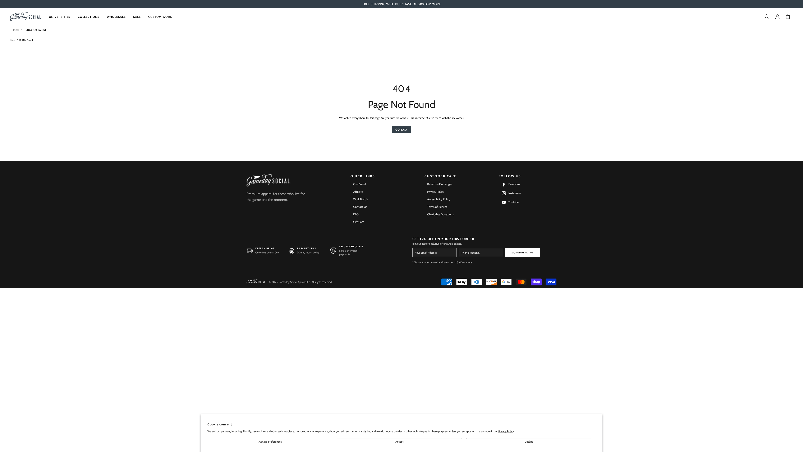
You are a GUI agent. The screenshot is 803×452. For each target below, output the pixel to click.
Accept (399, 441)
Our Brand (359, 184)
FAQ (356, 214)
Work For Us (360, 199)
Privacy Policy (506, 431)
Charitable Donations (440, 214)
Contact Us (360, 207)
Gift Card (358, 222)
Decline (528, 441)
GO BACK (401, 129)
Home (15, 30)
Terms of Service (437, 207)
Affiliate (358, 192)
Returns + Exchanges (440, 184)
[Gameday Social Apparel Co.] (268, 180)
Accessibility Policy (438, 199)
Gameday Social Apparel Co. (25, 16)
